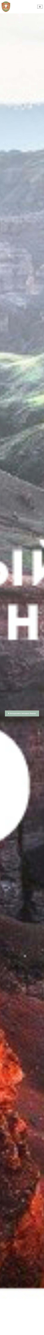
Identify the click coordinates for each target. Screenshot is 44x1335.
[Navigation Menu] (39, 7)
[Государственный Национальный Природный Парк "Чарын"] (6, 7)
